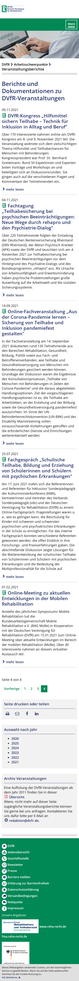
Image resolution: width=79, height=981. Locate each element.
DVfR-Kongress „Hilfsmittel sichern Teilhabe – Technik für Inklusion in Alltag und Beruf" (35, 121)
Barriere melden (19, 877)
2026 (15, 738)
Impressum (16, 908)
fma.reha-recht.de (14, 936)
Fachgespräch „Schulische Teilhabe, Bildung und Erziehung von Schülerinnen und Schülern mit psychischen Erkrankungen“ (38, 467)
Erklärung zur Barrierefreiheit (28, 883)
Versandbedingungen (22, 896)
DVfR (6, 64)
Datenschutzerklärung (23, 890)
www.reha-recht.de (52, 927)
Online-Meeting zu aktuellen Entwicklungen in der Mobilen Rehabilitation (36, 598)
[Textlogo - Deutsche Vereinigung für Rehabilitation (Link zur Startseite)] (13, 9)
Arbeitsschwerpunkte (31, 64)
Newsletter (15, 865)
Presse (12, 871)
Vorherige (11, 688)
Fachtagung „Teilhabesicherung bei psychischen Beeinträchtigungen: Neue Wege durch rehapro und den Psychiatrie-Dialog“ (38, 216)
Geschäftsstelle (18, 858)
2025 (15, 743)
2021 (15, 762)
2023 (15, 752)
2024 (15, 748)
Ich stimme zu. (10, 977)
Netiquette (15, 902)
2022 (15, 757)
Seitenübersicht (18, 852)
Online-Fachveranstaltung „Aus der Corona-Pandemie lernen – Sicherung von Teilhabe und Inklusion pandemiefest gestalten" (39, 322)
